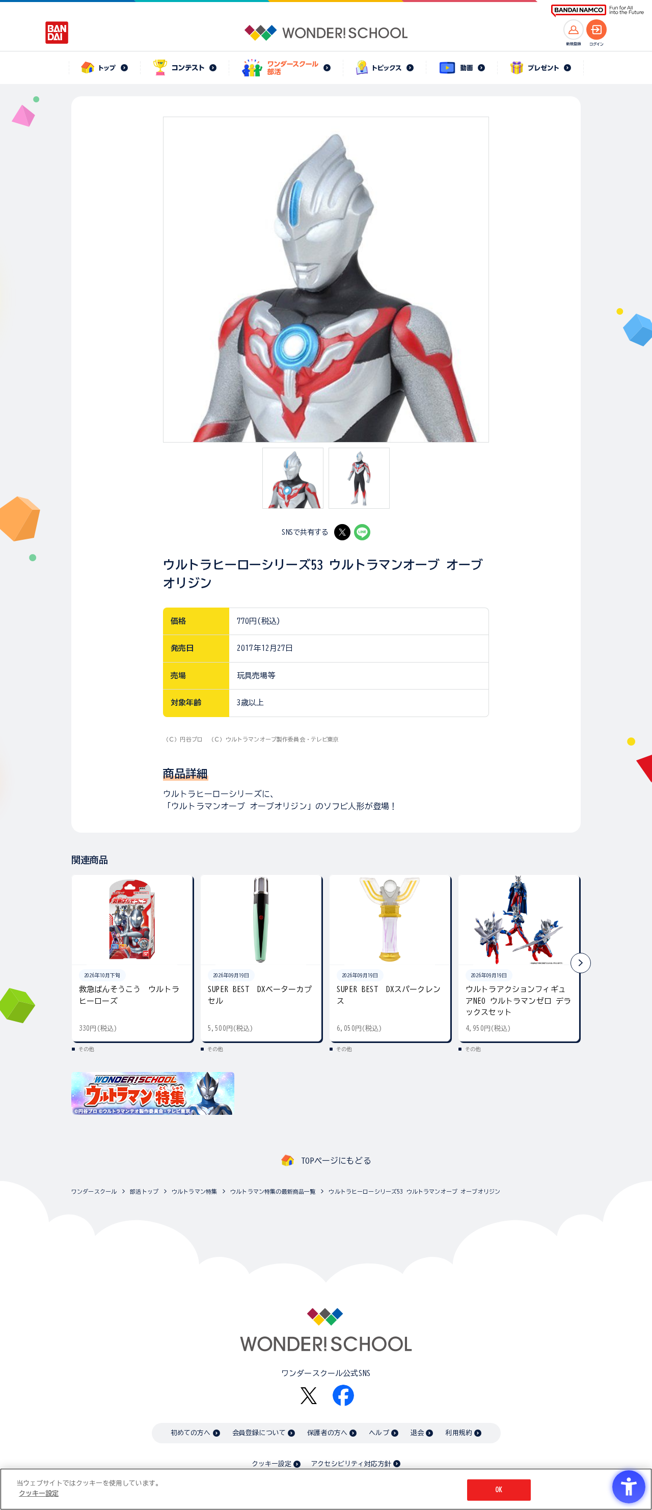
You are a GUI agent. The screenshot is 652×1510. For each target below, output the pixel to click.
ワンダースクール (94, 1191)
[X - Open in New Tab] (342, 532)
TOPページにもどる (336, 1161)
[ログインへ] (596, 29)
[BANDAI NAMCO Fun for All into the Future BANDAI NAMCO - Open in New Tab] (597, 11)
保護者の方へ (327, 1433)
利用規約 (458, 1433)
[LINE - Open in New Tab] (362, 532)
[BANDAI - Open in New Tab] (57, 32)
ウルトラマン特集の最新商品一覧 (272, 1191)
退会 (417, 1433)
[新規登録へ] (573, 29)
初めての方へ (191, 1433)
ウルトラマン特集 (194, 1191)
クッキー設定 (271, 1464)
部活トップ (144, 1191)
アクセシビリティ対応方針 (351, 1464)
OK (498, 1490)
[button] (580, 963)
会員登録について (259, 1433)
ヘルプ (379, 1433)
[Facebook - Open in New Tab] (343, 1395)
